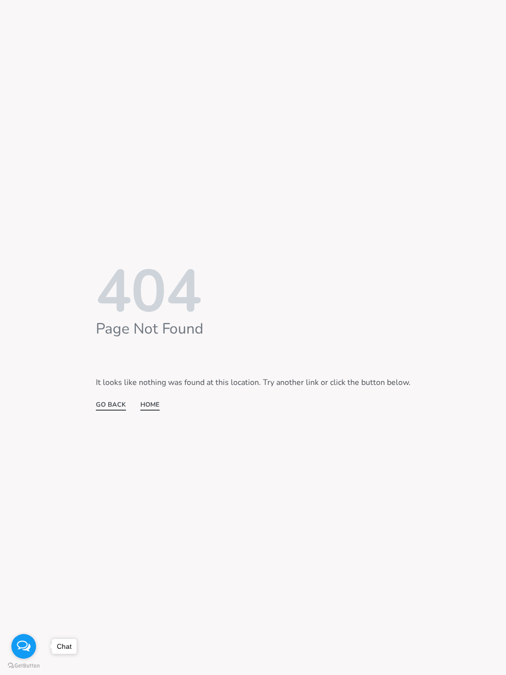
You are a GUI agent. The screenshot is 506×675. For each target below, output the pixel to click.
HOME (150, 405)
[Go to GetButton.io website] (24, 665)
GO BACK (111, 405)
